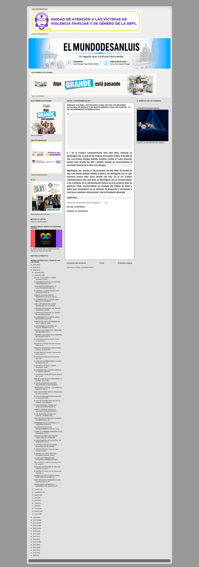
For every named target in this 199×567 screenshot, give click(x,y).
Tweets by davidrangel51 (39, 222)
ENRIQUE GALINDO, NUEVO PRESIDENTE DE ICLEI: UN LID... (46, 296)
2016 (35, 536)
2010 (35, 553)
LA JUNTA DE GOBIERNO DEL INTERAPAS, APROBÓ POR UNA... (46, 458)
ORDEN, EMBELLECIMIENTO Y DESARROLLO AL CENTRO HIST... (46, 485)
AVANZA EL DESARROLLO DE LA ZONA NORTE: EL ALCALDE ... (47, 348)
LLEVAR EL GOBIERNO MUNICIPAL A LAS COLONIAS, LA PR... (48, 432)
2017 (35, 534)
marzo (37, 508)
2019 (35, 528)
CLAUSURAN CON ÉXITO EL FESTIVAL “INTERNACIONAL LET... (47, 282)
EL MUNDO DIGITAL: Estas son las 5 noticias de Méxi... (46, 450)
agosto (37, 495)
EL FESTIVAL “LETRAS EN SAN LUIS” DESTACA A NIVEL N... (46, 291)
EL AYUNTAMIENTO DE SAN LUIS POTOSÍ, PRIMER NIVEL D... (45, 326)
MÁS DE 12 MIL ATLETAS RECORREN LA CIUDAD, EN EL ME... (48, 379)
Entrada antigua (125, 263)
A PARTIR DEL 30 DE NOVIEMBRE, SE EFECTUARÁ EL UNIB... (47, 322)
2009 (35, 555)
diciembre (38, 272)
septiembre (38, 492)
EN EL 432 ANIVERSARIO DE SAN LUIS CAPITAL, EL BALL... (47, 467)
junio (36, 500)
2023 (35, 517)
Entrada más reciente (76, 263)
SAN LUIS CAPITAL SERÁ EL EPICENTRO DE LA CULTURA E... (48, 392)
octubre (37, 489)
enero (37, 514)
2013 (35, 544)
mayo (37, 503)
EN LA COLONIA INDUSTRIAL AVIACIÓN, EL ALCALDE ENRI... (47, 397)
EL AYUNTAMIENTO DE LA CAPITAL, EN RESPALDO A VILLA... (47, 441)
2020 (35, 525)
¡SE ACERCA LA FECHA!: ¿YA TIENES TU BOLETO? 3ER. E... (48, 388)
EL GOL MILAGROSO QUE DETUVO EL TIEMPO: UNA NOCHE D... (47, 401)
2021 (35, 523)
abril (36, 506)
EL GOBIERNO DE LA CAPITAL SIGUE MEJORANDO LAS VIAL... (46, 318)
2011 (34, 550)
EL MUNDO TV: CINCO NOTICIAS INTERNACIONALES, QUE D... (45, 454)
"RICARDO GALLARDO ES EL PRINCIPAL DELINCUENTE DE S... (48, 331)
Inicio (102, 263)
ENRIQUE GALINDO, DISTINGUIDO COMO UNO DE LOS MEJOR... (46, 436)
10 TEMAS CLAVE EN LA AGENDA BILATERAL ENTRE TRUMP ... (45, 445)
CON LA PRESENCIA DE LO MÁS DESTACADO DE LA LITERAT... (45, 304)
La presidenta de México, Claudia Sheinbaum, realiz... (45, 366)
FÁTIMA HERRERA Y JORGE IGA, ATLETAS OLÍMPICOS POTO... (45, 406)
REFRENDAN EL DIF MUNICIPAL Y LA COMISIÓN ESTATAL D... (46, 423)
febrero (37, 511)
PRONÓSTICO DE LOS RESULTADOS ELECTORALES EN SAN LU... (46, 476)
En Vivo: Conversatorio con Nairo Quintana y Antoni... (45, 278)
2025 (35, 267)
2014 (35, 542)
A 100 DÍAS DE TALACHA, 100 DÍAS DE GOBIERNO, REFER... (47, 309)
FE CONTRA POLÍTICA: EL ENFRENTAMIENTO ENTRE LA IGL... (47, 428)
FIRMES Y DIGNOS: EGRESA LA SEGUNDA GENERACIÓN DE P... (45, 410)
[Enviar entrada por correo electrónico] (105, 202)
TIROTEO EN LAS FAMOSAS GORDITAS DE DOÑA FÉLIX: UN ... (47, 419)
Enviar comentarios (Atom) (85, 267)
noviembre (38, 275)
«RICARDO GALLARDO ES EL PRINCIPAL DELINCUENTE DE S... (48, 335)
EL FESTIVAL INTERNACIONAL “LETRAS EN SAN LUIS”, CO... (47, 362)
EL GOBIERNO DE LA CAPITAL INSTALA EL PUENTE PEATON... (47, 370)
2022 (35, 520)
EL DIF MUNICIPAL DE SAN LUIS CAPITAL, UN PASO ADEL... (45, 414)
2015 (35, 539)
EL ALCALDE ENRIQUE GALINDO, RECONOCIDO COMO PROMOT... (46, 384)
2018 (35, 531)
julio (36, 497)
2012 (35, 547)
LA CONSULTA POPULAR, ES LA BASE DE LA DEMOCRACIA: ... (47, 313)
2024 (35, 270)
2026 (35, 264)
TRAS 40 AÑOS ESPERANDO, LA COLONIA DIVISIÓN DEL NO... (45, 287)
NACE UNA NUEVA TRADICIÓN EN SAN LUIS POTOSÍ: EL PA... (47, 480)
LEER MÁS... (72, 198)
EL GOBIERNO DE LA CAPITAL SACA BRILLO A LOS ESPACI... (46, 300)
